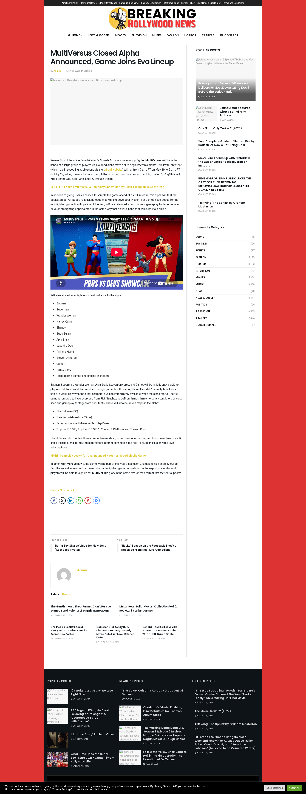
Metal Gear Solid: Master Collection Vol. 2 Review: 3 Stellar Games (148, 608)
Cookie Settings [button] (275, 788)
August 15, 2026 (208, 132)
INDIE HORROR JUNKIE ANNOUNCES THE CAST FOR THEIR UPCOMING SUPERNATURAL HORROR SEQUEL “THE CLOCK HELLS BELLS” (224, 184)
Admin (57, 71)
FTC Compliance (171, 3)
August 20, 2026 (110, 642)
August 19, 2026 (204, 715)
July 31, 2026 (151, 763)
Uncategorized (206, 325)
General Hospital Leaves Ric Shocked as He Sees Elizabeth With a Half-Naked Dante (160, 630)
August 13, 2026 (208, 170)
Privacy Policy (188, 3)
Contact (231, 35)
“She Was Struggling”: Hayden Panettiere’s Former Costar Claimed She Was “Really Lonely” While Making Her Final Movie (225, 694)
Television (139, 35)
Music (156, 35)
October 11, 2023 (81, 698)
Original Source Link (62, 490)
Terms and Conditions (233, 3)
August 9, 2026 (207, 149)
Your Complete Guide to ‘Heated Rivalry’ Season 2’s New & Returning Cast (226, 143)
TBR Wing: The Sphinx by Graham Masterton (226, 724)
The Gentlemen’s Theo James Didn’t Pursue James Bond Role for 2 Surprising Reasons (80, 608)
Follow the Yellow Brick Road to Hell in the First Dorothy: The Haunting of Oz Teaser (165, 755)
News (199, 291)
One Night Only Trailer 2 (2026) (220, 128)
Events (200, 250)
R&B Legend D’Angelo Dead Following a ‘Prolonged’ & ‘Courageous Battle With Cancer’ (90, 715)
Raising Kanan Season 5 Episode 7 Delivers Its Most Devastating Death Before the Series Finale (224, 87)
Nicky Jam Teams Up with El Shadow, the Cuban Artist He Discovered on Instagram (224, 161)
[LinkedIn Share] (70, 500)
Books (200, 237)
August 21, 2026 (64, 615)
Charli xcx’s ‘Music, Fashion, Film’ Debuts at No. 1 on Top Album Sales (162, 711)
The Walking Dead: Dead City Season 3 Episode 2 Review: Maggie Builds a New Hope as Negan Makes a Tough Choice (164, 733)
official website (113, 170)
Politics (201, 305)
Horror (190, 35)
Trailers (208, 35)
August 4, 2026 (152, 719)
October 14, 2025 (81, 726)
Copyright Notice (88, 3)
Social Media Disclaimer (208, 3)
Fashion (173, 35)
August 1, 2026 (207, 96)
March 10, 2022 (80, 738)
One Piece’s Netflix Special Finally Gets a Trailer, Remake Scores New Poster (68, 630)
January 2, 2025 (80, 766)
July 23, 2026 (227, 119)
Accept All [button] (294, 788)
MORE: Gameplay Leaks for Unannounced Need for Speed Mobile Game (98, 456)
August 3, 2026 (152, 743)
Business (202, 244)
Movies (120, 35)
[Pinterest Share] (87, 500)
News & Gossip (99, 35)
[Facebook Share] (53, 500)
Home (76, 35)
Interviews (203, 271)
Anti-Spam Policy (70, 3)
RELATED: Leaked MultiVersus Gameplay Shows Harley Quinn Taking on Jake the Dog (107, 187)
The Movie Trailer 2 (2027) (213, 711)
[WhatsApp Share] (79, 500)
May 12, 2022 (73, 71)
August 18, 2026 (208, 211)
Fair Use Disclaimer (151, 3)
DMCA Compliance (108, 3)
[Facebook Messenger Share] (96, 500)
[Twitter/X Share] (62, 500)
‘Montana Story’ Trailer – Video (92, 734)
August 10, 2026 (132, 698)
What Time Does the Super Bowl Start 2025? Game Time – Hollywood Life (92, 757)
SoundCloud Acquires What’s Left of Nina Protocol (235, 111)
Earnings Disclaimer (129, 3)
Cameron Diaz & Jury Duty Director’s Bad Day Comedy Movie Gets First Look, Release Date (115, 632)
